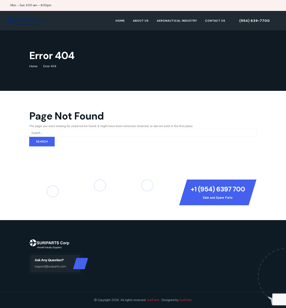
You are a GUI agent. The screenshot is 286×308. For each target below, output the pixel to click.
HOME (120, 20)
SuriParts (153, 300)
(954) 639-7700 (254, 20)
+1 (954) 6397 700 (218, 189)
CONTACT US (215, 20)
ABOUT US (141, 20)
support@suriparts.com (50, 266)
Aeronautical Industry (177, 20)
